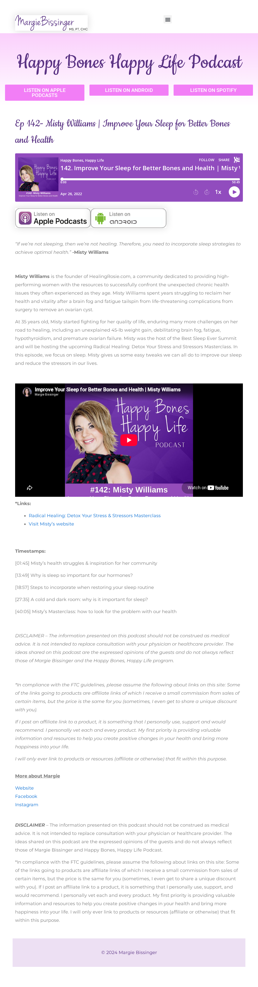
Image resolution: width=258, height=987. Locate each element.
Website (24, 788)
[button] (168, 19)
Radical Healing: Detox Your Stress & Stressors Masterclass (95, 515)
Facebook (26, 796)
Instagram (26, 804)
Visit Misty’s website (51, 524)
